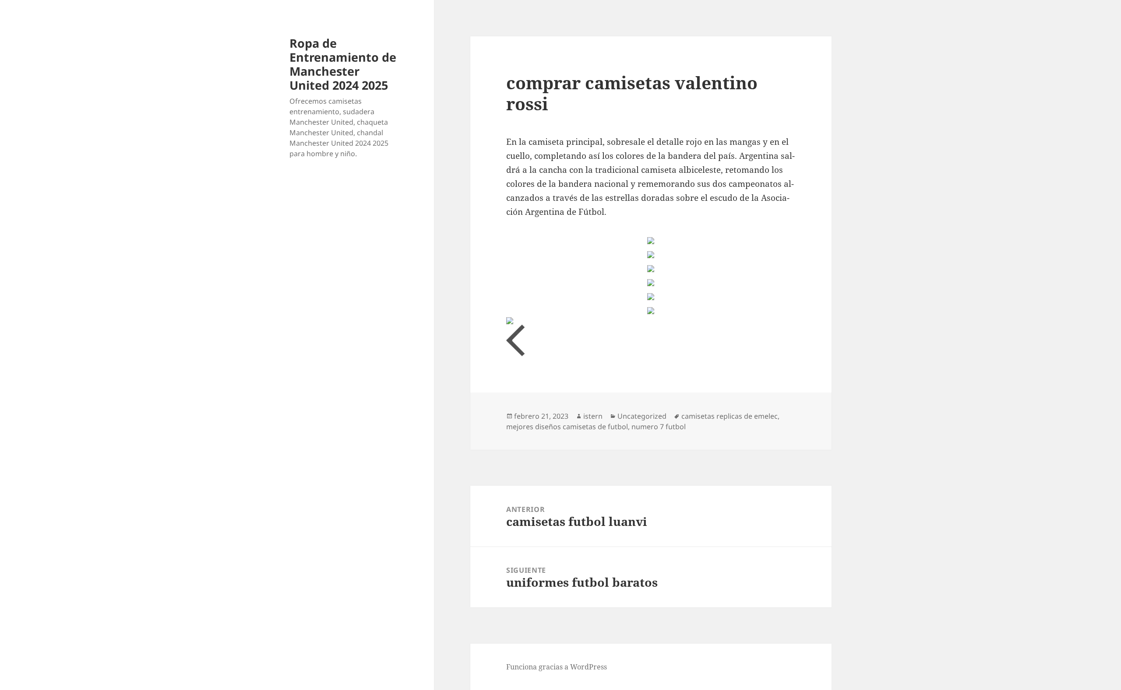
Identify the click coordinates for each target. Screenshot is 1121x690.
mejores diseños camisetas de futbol (567, 426)
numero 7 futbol (658, 426)
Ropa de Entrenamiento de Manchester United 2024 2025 (342, 64)
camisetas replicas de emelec (729, 416)
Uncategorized (641, 416)
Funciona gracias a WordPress (556, 667)
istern (593, 416)
